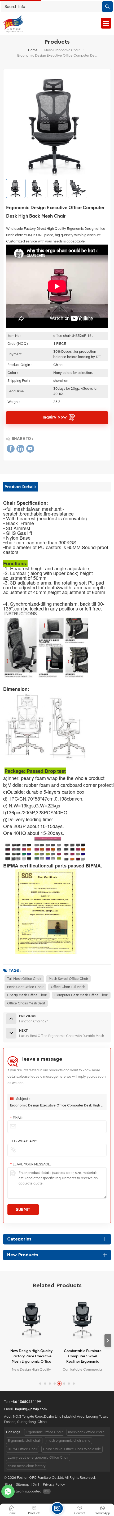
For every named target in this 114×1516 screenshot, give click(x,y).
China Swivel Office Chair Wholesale (72, 1449)
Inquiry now (55, 417)
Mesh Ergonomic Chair (62, 50)
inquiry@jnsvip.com (31, 1409)
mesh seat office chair (25, 987)
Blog (8, 1484)
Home (33, 50)
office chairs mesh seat (26, 1003)
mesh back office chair (86, 1432)
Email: (16, 1118)
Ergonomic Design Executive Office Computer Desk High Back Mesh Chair (57, 1105)
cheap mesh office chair (27, 995)
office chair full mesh (68, 987)
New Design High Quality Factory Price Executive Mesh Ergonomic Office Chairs (31, 1356)
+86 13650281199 (26, 1402)
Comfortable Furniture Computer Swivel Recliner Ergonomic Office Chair (83, 1356)
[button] (107, 1340)
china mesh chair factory (27, 1466)
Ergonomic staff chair (24, 1441)
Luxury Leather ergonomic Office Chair (38, 1457)
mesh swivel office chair (68, 979)
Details (29, 1370)
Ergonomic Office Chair (44, 1432)
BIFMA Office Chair (22, 1449)
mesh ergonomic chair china (68, 1441)
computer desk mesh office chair (81, 995)
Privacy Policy (54, 1484)
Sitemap (22, 1484)
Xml (36, 1484)
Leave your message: (30, 1164)
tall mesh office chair (24, 979)
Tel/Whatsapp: (23, 1141)
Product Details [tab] (21, 487)
